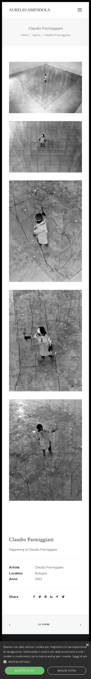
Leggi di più (79, 656)
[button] (45, 661)
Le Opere (44, 624)
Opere (36, 35)
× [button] (87, 645)
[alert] (45, 660)
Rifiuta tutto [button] (67, 670)
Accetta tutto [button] (24, 670)
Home (25, 35)
